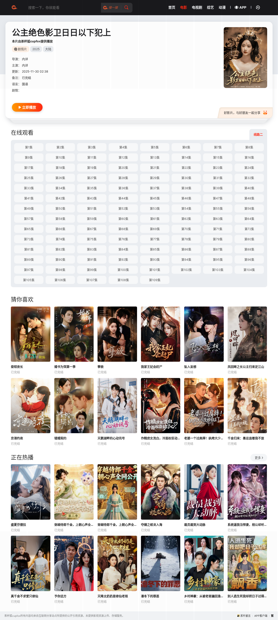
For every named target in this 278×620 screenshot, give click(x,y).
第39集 (218, 188)
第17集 (28, 167)
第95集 (218, 259)
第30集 (186, 178)
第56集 (249, 208)
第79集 (218, 239)
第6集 (186, 147)
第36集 (123, 188)
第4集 (123, 147)
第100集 (123, 270)
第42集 (60, 198)
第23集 (218, 167)
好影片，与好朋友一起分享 (242, 112)
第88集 (249, 249)
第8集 (249, 147)
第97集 (29, 270)
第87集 (218, 249)
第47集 (218, 198)
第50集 (60, 208)
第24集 (249, 167)
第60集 (123, 218)
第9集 (29, 157)
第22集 (186, 167)
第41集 (29, 198)
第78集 (186, 239)
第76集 (123, 239)
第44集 (123, 198)
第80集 (249, 239)
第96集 (249, 259)
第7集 (218, 147)
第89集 (29, 259)
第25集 (29, 178)
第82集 (60, 249)
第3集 (92, 147)
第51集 (92, 208)
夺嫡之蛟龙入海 (151, 524)
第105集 (29, 280)
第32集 (249, 178)
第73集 (29, 239)
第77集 (155, 239)
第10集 (60, 157)
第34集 (60, 188)
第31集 (218, 178)
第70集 (186, 229)
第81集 (29, 249)
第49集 (29, 208)
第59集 (92, 218)
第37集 (155, 188)
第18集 (60, 167)
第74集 (60, 239)
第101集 (154, 270)
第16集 (249, 157)
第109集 (155, 280)
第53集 (155, 208)
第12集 (123, 157)
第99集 (92, 270)
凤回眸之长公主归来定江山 (246, 366)
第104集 (249, 270)
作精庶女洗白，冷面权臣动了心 (160, 438)
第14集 (186, 157)
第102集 (186, 270)
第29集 (155, 178)
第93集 (155, 259)
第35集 (92, 188)
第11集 (91, 157)
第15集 (218, 157)
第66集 (60, 229)
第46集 (186, 198)
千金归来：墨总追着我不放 (246, 438)
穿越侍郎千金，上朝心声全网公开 (117, 524)
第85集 (155, 249)
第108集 (123, 280)
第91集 (92, 259)
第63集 (218, 218)
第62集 (186, 218)
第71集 (217, 229)
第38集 (186, 188)
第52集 (123, 208)
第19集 (92, 167)
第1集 (29, 147)
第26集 (60, 178)
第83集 (92, 249)
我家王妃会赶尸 (151, 366)
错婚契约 (60, 438)
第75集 (92, 239)
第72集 (249, 229)
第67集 (92, 229)
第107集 (92, 280)
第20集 (123, 167)
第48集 (249, 198)
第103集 (217, 270)
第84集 (123, 249)
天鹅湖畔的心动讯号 (111, 438)
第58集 (60, 218)
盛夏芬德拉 (18, 524)
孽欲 (101, 366)
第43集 (92, 198)
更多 (258, 457)
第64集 (249, 218)
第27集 (92, 178)
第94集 (186, 259)
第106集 (60, 280)
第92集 (123, 259)
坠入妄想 (190, 366)
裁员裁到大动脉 (194, 524)
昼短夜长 (17, 366)
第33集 (29, 188)
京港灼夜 (17, 438)
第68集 (123, 229)
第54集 (186, 208)
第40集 (249, 188)
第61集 (155, 218)
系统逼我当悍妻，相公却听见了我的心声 (247, 524)
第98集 (60, 270)
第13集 (155, 157)
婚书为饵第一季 (65, 366)
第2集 (60, 147)
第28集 (123, 178)
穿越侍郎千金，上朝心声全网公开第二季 (74, 524)
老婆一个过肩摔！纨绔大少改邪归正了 (204, 438)
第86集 (186, 249)
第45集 (155, 198)
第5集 (155, 147)
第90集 (60, 259)
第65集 (29, 229)
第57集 (29, 218)
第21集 (154, 167)
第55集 (218, 208)
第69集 (155, 229)
